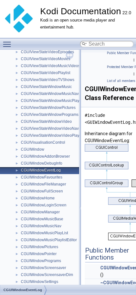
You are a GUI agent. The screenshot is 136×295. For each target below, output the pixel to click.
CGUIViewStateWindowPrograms (49, 114)
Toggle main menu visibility (8, 44)
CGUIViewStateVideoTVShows (47, 80)
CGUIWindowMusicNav (41, 226)
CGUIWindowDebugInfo (41, 163)
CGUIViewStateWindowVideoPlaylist (52, 135)
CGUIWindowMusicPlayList (44, 233)
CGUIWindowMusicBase (42, 219)
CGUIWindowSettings (39, 281)
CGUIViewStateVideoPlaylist (45, 73)
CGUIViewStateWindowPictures (48, 107)
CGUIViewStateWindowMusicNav (50, 93)
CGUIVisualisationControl (43, 142)
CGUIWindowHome (38, 198)
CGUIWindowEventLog (41, 170)
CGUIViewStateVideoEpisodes (47, 52)
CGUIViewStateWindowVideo (46, 121)
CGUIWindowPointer (39, 254)
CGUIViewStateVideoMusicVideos (50, 66)
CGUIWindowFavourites (41, 177)
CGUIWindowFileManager (43, 184)
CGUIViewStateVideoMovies (45, 59)
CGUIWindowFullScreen (42, 191)
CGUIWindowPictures (39, 247)
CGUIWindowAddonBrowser (45, 156)
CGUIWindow (32, 149)
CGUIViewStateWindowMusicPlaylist (52, 100)
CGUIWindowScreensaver (43, 268)
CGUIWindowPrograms (41, 261)
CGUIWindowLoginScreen (43, 205)
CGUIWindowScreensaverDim (47, 275)
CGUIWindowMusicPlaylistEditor (49, 240)
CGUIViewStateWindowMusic (46, 87)
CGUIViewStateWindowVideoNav (50, 128)
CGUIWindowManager (40, 212)
